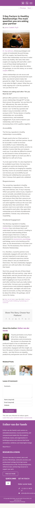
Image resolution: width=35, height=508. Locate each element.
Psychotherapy (23, 301)
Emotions (6, 228)
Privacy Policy (26, 498)
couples (5, 70)
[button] (4, 370)
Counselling (6, 301)
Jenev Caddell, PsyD (11, 27)
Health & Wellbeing (14, 301)
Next (29, 8)
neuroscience (17, 239)
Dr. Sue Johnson (8, 51)
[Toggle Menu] (31, 3)
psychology (26, 239)
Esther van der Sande (9, 299)
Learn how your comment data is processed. (17, 418)
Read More (6, 446)
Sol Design (22, 501)
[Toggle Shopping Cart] (22, 3)
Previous (23, 8)
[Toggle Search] (27, 3)
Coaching (27, 299)
